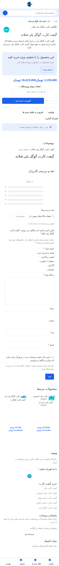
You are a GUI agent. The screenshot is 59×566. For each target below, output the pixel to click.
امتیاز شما (48, 248)
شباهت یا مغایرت (46, 261)
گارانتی (50, 265)
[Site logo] (29, 4)
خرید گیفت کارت (48, 483)
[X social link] (39, 119)
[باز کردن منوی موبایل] (55, 4)
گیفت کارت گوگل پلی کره (15, 400)
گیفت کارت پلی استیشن (46, 493)
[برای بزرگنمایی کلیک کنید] (52, 23)
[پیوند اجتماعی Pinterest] (35, 119)
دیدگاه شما (48, 275)
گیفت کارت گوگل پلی (48, 508)
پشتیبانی (50, 270)
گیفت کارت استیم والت (47, 498)
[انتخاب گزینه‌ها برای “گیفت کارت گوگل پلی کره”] (8, 404)
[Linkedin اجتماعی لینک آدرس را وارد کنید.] (32, 119)
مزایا (52, 308)
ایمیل (51, 345)
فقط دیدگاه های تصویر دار (40, 216)
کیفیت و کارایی (47, 257)
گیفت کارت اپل (50, 488)
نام (52, 332)
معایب (51, 321)
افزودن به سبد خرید (23, 101)
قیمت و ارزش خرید (45, 253)
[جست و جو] (5, 12)
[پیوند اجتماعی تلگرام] (29, 119)
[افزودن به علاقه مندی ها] (36, 399)
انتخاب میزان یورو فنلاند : (30, 86)
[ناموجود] (15, 396)
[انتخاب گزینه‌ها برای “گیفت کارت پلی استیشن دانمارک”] (36, 404)
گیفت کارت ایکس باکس (47, 503)
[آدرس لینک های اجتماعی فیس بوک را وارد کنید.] (42, 119)
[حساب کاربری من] (3, 4)
